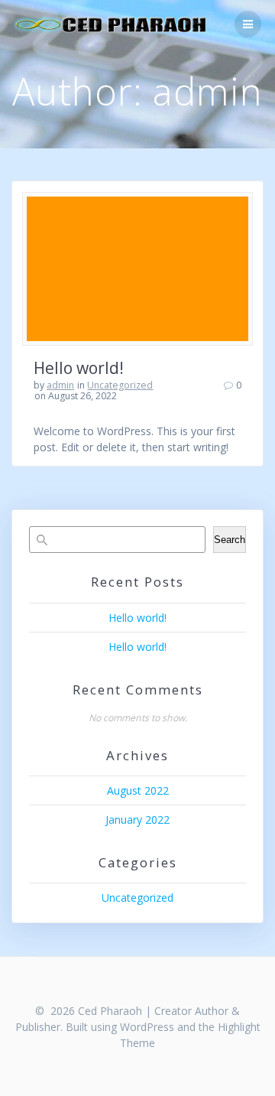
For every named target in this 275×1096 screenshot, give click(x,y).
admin (60, 385)
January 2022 (137, 819)
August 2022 (138, 790)
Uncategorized (120, 385)
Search (229, 539)
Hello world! (79, 368)
